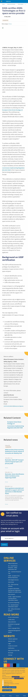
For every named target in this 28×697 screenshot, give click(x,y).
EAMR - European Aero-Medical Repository (14, 576)
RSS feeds (10, 652)
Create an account (12, 646)
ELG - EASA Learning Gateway (13, 585)
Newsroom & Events (11, 4)
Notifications (11, 648)
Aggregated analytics (8, 682)
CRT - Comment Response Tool (14, 572)
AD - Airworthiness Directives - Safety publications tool (12, 567)
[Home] (3, 695)
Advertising (6, 685)
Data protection (12, 622)
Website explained (12, 639)
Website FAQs (11, 641)
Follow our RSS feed (5, 665)
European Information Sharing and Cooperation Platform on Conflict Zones (14, 590)
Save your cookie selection (9, 687)
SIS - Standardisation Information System (13, 605)
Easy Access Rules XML (13, 650)
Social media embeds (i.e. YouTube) (11, 683)
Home (3, 4)
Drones (10, 23)
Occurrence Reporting (13, 602)
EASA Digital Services (13, 580)
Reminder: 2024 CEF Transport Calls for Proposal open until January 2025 (14, 461)
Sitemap (10, 655)
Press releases (20, 4)
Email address (9, 538)
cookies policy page (19, 678)
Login (9, 643)
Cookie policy (11, 619)
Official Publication (13, 563)
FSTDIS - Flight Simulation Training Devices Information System (14, 598)
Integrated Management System (14, 631)
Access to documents (13, 617)
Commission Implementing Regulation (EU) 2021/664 (15, 427)
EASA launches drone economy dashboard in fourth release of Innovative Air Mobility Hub (14, 451)
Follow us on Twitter (14, 665)
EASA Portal (11, 582)
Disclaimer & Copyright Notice (14, 625)
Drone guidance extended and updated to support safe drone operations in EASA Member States (14, 490)
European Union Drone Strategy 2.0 (12, 110)
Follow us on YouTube (8, 665)
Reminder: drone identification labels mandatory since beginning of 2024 (14, 475)
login (17, 531)
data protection (15, 676)
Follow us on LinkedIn (17, 665)
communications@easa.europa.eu (13, 406)
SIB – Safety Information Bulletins (14, 609)
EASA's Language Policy (14, 628)
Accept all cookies (7, 690)
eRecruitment (11, 594)
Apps (26, 1)
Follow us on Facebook (11, 665)
